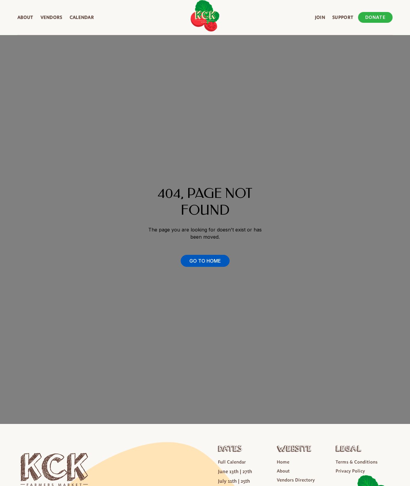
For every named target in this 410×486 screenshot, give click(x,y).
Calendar (82, 17)
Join (320, 17)
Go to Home (205, 261)
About (25, 17)
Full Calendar (232, 462)
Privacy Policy (350, 471)
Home (283, 462)
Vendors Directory (296, 480)
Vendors (51, 17)
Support (342, 17)
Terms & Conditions (357, 462)
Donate (375, 17)
